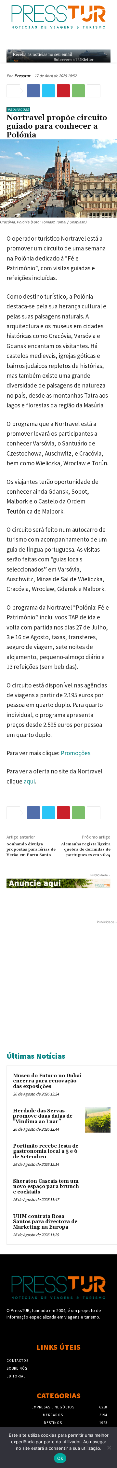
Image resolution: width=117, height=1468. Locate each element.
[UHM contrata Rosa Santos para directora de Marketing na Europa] (97, 1225)
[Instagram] (58, 1329)
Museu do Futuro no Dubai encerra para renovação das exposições (47, 1081)
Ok (60, 1458)
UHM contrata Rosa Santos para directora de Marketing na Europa (45, 1221)
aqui (29, 781)
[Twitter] (48, 90)
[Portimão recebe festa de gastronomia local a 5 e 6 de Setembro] (97, 1155)
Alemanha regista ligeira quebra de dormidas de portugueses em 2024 (85, 849)
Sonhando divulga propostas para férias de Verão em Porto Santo (31, 849)
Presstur (22, 75)
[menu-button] (107, 42)
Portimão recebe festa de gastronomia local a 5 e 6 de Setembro (45, 1151)
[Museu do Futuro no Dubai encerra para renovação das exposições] (97, 1084)
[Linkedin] (70, 1329)
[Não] (109, 1447)
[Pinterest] (63, 90)
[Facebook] (33, 90)
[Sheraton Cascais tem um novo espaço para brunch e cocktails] (97, 1190)
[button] (93, 41)
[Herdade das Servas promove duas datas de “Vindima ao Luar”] (97, 1120)
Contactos (17, 1360)
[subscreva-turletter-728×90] (58, 56)
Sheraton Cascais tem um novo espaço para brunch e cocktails (46, 1186)
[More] (93, 90)
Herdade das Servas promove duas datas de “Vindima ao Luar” (42, 1116)
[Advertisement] (58, 984)
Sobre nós (16, 1368)
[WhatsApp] (78, 90)
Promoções (18, 109)
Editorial (15, 1376)
